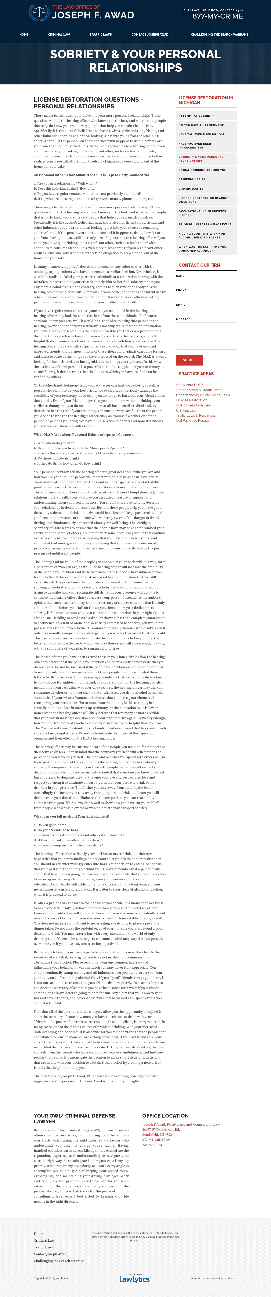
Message (184, 319)
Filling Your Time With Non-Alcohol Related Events (203, 235)
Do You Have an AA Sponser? (202, 125)
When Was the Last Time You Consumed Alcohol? (203, 248)
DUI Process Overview (193, 405)
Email (181, 304)
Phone (182, 290)
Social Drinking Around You (203, 170)
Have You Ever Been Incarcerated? (195, 145)
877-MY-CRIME (217, 16)
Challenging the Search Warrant (220, 34)
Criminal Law (59, 34)
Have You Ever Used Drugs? (201, 134)
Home (24, 34)
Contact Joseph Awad (150, 34)
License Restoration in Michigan (206, 100)
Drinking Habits (192, 179)
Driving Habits (191, 188)
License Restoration (191, 400)
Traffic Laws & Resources (196, 415)
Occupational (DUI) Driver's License (202, 213)
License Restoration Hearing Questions (204, 200)
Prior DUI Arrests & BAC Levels (205, 224)
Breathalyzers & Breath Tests (198, 390)
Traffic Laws (101, 34)
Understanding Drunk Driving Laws (203, 395)
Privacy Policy (215, 1278)
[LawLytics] (135, 1278)
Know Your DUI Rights (193, 385)
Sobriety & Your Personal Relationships (201, 158)
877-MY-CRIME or (156, 1140)
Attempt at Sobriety (196, 115)
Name (181, 276)
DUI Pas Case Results (193, 421)
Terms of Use (197, 1278)
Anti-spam (231, 1278)
